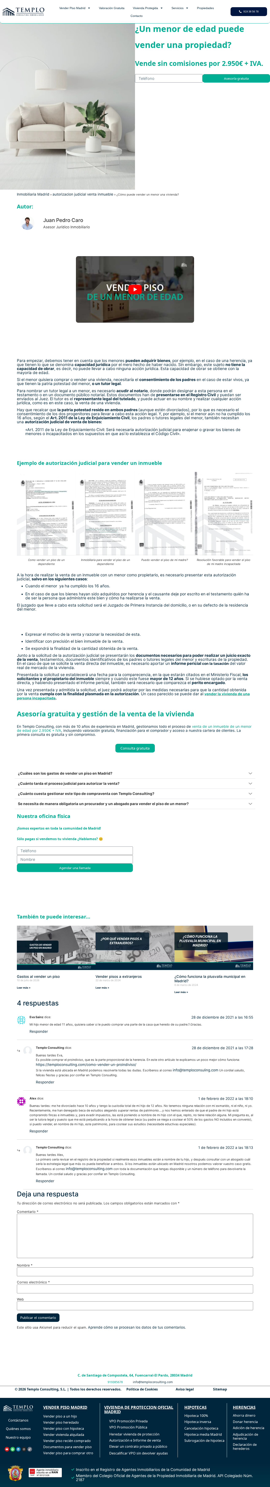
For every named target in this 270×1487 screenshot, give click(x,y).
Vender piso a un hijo (60, 1416)
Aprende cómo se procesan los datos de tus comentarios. (137, 1327)
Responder (39, 1032)
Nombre (24, 1265)
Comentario (27, 1211)
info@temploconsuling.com (195, 1070)
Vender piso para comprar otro (68, 1453)
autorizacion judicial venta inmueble (83, 194)
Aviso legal (185, 1389)
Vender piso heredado (61, 1422)
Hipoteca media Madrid (203, 1434)
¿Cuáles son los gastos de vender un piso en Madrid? (65, 773)
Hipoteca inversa (197, 1421)
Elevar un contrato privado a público (138, 1446)
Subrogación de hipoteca (204, 1440)
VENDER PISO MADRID (65, 1407)
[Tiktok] (29, 1449)
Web (20, 1299)
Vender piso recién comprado (67, 1440)
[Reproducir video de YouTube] (135, 289)
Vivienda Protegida (145, 8)
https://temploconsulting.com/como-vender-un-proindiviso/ (86, 1065)
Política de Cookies (142, 1389)
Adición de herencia (248, 1428)
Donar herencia (245, 1421)
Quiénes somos (18, 1428)
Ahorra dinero (244, 1415)
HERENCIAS (244, 1407)
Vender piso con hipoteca (63, 1428)
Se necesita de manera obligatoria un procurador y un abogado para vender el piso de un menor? (103, 804)
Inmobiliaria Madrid (33, 194)
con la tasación (215, 663)
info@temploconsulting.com (89, 1169)
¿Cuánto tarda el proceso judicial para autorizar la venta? (69, 783)
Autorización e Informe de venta (135, 1440)
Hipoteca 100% (196, 1415)
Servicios (177, 8)
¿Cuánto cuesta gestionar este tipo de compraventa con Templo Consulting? (86, 794)
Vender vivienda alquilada (63, 1434)
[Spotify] (12, 1449)
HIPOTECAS (195, 1407)
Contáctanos (18, 1420)
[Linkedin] (18, 1449)
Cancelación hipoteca (201, 1428)
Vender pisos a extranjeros (119, 976)
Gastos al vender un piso (38, 976)
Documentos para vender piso (67, 1447)
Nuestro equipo (18, 1437)
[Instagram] (24, 1449)
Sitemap (220, 1389)
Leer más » (24, 987)
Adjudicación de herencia (245, 1436)
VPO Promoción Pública (128, 1427)
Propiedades (205, 8)
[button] (135, 774)
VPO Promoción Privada (128, 1421)
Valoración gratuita (111, 8)
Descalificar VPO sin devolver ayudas (138, 1453)
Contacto (137, 16)
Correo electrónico (33, 1282)
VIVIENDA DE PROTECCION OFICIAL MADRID (138, 1410)
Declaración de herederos (245, 1446)
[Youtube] (7, 1449)
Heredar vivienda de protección (134, 1434)
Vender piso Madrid (72, 8)
